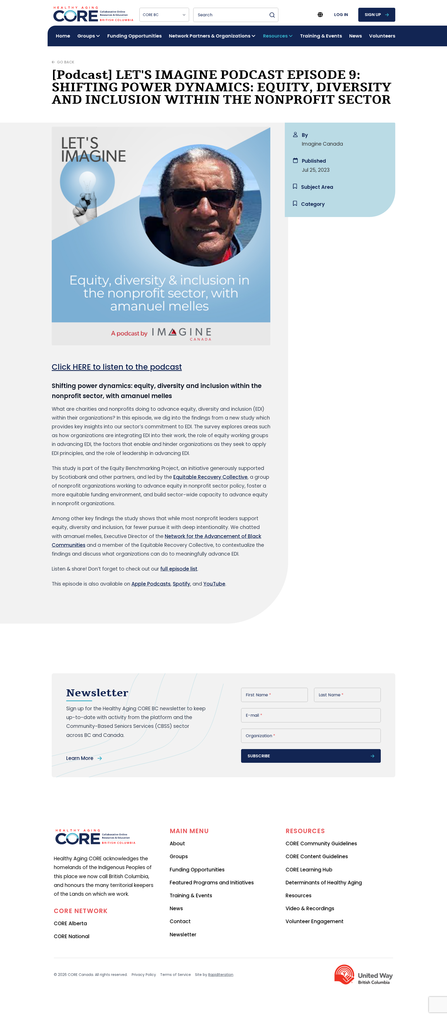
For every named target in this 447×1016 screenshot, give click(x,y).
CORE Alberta (70, 923)
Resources (298, 895)
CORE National (72, 936)
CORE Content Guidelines (317, 856)
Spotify (181, 583)
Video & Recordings (310, 908)
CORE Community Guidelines (321, 843)
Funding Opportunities (134, 36)
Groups (179, 856)
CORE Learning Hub (309, 869)
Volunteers (382, 36)
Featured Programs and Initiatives (212, 882)
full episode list (178, 568)
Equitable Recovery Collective (210, 477)
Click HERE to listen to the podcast (117, 366)
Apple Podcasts (150, 583)
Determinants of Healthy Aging (324, 882)
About (177, 843)
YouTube (214, 583)
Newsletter (183, 934)
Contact (180, 921)
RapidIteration (220, 974)
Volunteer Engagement (315, 921)
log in (341, 15)
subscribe (259, 756)
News (355, 36)
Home (63, 36)
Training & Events (321, 36)
